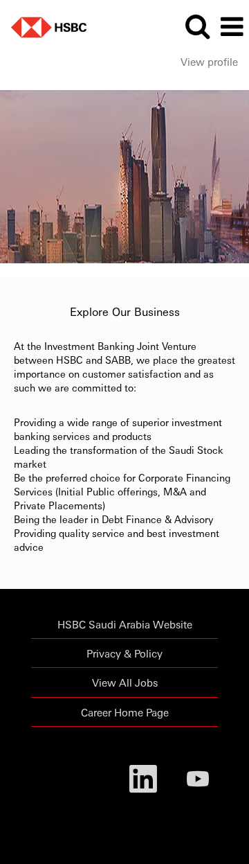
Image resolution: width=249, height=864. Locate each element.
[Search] (197, 25)
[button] (231, 26)
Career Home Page (125, 711)
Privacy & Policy (124, 653)
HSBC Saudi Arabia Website (124, 624)
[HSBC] (43, 25)
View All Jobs (125, 682)
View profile (209, 61)
